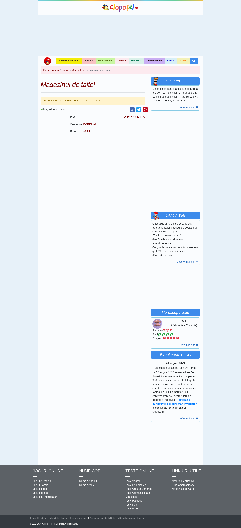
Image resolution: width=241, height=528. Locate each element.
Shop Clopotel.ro (47, 61)
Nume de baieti (88, 481)
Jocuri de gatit (41, 492)
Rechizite (136, 60)
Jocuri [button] (120, 60)
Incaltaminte (105, 60)
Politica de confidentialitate (102, 518)
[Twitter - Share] (138, 109)
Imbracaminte (154, 60)
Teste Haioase (133, 500)
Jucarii (183, 60)
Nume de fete (87, 485)
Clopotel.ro (120, 7)
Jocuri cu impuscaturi (45, 496)
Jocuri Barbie (40, 485)
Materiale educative (183, 481)
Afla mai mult (188, 107)
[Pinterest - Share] (145, 109)
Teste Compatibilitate (137, 492)
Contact (64, 518)
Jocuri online (48, 471)
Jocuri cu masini (42, 481)
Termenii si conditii (79, 518)
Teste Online (139, 471)
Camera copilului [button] (68, 60)
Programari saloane (183, 485)
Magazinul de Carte (183, 489)
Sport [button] (88, 60)
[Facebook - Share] (132, 109)
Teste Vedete (133, 481)
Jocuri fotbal (40, 489)
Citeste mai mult (186, 261)
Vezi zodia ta (188, 345)
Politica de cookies (126, 518)
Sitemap (140, 518)
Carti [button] (169, 60)
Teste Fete (131, 504)
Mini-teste (131, 496)
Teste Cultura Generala (138, 489)
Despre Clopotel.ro (38, 518)
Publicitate (54, 518)
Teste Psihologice (135, 485)
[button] (194, 61)
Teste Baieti (132, 508)
